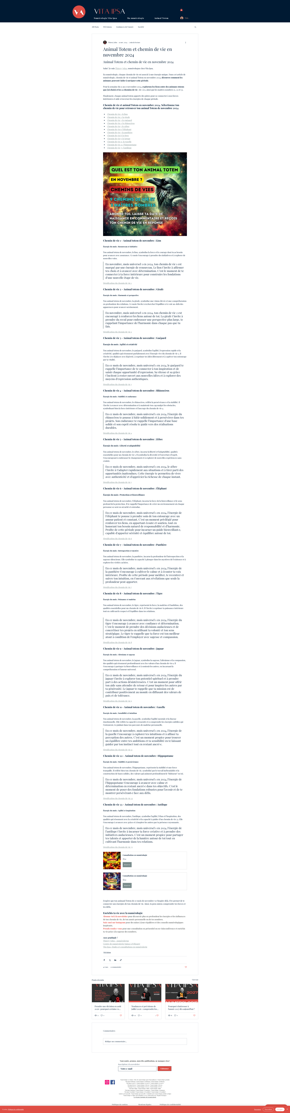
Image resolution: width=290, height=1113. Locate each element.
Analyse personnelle (124, 1094)
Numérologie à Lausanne (158, 1090)
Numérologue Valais (143, 1088)
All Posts (95, 27)
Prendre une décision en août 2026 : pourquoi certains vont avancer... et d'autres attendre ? (108, 1007)
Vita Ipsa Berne (131, 1085)
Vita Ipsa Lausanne (130, 1090)
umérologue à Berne (143, 1085)
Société (141, 27)
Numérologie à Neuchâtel (158, 1092)
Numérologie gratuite (164, 1080)
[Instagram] (107, 1082)
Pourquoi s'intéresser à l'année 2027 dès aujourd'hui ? (181, 1007)
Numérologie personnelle (138, 1094)
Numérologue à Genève (143, 1083)
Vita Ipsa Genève (131, 1083)
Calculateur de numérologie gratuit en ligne (159, 1094)
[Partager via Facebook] (104, 960)
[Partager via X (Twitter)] (110, 960)
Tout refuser (268, 1109)
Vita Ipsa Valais (133, 1088)
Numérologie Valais (155, 1088)
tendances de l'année (124, 27)
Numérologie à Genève (157, 1083)
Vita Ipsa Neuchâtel (129, 1092)
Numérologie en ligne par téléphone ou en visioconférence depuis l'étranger (145, 1095)
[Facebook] (112, 1082)
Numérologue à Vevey (143, 1087)
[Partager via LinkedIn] (115, 960)
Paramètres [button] (257, 1109)
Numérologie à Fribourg (157, 1081)
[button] (110, 18)
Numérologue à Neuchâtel (143, 1092)
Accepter (280, 1109)
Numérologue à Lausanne (143, 1090)
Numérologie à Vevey (156, 1087)
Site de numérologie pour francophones (145, 1080)
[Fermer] (287, 1109)
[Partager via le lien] (121, 960)
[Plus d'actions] (185, 42)
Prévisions (107, 27)
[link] (181, 9)
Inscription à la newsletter (129, 1064)
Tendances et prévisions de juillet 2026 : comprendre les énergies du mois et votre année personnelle (144, 1007)
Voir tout (195, 980)
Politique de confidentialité (16, 1109)
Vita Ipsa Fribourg (130, 1081)
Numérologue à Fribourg (143, 1081)
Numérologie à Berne (156, 1085)
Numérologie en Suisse (126, 1080)
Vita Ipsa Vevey (132, 1087)
